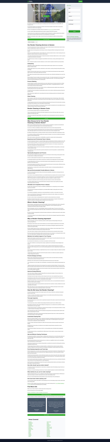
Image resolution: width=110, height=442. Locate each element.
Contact (80, 1)
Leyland (30, 430)
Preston (30, 431)
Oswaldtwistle (33, 392)
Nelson (30, 436)
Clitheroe (30, 435)
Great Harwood (45, 392)
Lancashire (48, 431)
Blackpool (48, 430)
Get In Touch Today (46, 39)
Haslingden (41, 392)
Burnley (30, 433)
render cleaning (51, 29)
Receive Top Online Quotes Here (46, 394)
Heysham (48, 435)
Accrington (37, 392)
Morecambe (48, 436)
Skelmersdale (49, 421)
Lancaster (48, 434)
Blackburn (29, 392)
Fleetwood (48, 433)
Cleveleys (48, 432)
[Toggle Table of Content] (36, 42)
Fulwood (30, 434)
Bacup (30, 432)
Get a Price (46, 118)
